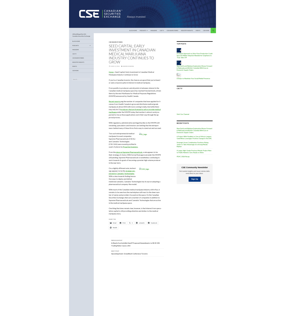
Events (198, 30)
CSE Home (206, 30)
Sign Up (194, 179)
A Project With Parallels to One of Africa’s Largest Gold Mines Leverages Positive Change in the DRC (194, 137)
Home (111, 72)
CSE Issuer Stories (172, 30)
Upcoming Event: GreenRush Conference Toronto (129, 252)
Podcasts (143, 30)
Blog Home (133, 30)
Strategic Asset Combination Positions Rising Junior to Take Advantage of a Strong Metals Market (192, 144)
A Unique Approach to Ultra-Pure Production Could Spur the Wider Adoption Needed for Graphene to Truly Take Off (194, 55)
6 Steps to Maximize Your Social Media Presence (193, 78)
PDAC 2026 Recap (183, 156)
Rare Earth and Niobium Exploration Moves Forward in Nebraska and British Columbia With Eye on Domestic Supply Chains (194, 68)
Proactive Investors (130, 147)
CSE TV (162, 30)
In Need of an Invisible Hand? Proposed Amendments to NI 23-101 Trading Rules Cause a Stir (135, 243)
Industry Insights (187, 30)
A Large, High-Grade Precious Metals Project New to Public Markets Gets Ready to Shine (194, 151)
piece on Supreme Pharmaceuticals (129, 152)
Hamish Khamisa (128, 66)
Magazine (154, 30)
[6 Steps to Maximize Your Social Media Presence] (179, 75)
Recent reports (114, 101)
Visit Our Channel (183, 114)
